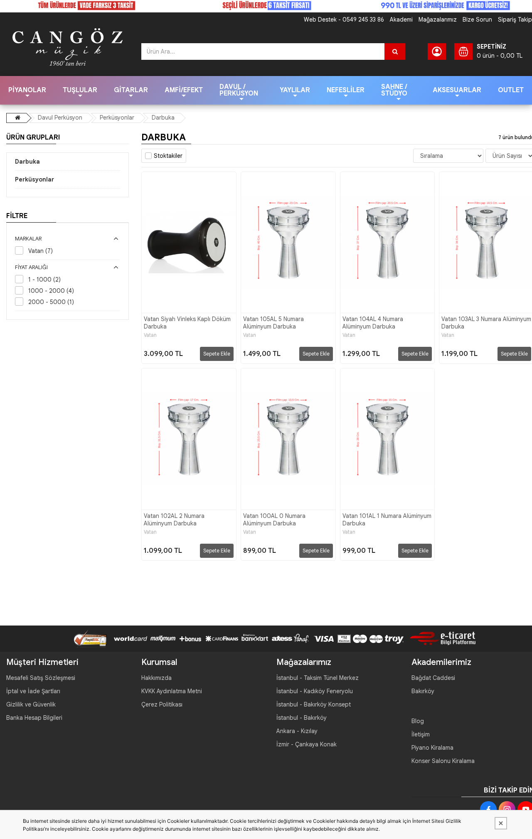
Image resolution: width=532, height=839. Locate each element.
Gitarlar (131, 90)
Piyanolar (27, 90)
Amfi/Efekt (184, 90)
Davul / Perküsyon (238, 90)
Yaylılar (295, 90)
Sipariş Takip (515, 19)
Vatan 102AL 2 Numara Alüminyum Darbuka (174, 519)
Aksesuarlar (457, 90)
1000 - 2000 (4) (51, 290)
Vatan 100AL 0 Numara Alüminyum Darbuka (274, 519)
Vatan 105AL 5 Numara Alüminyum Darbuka (273, 322)
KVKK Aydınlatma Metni (171, 691)
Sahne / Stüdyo (394, 90)
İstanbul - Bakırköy (301, 717)
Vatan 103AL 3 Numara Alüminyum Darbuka (486, 322)
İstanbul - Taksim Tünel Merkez (317, 678)
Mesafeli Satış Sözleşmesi (40, 678)
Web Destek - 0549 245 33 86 (344, 19)
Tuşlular (80, 90)
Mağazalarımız (438, 19)
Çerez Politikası (161, 704)
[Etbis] (439, 638)
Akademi (401, 19)
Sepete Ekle (216, 354)
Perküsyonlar (117, 117)
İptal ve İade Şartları (33, 691)
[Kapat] (501, 823)
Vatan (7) (40, 251)
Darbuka (163, 117)
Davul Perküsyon (60, 117)
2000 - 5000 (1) (51, 302)
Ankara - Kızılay (297, 731)
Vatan (150, 335)
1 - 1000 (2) (44, 279)
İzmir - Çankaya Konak (306, 744)
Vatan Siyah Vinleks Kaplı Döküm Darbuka (187, 322)
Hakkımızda (156, 678)
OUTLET (511, 90)
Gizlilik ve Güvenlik (31, 704)
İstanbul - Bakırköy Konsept (313, 704)
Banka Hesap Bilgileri (34, 717)
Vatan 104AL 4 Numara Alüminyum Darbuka (372, 322)
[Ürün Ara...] (394, 51)
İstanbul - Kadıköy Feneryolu (314, 691)
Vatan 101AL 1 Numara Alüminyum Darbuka (386, 519)
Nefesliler (346, 90)
